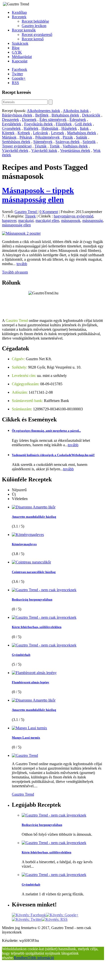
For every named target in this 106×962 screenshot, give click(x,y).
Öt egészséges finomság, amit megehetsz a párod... (46, 430)
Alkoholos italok (76, 111)
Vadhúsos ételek (75, 146)
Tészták (41, 146)
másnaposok (70, 220)
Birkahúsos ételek (65, 115)
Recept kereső (33, 39)
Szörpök (89, 142)
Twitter (17, 74)
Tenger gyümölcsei (17, 146)
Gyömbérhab (21, 655)
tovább (22, 264)
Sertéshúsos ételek (16, 142)
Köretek (8, 133)
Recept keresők (24, 30)
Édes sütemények (53, 119)
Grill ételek (83, 124)
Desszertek (10, 119)
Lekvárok (40, 133)
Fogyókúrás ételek (38, 124)
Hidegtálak (49, 128)
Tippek (30, 216)
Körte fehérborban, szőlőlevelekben (36, 627)
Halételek (31, 128)
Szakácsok (20, 43)
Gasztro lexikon (34, 26)
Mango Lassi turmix (26, 737)
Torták (55, 146)
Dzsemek (29, 119)
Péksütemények (47, 137)
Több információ (41, 958)
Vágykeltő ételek (15, 150)
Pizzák (68, 137)
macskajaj (26, 220)
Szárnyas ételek (67, 142)
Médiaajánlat (22, 57)
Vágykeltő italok (44, 150)
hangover (9, 220)
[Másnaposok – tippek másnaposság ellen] (21, 233)
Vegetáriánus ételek (75, 150)
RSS (15, 83)
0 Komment (48, 212)
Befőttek (42, 115)
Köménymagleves (24, 544)
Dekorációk (91, 115)
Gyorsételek (11, 128)
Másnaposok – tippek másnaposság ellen (38, 195)
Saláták (81, 137)
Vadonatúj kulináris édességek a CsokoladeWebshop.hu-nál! (53, 455)
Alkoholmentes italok (43, 111)
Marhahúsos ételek (81, 133)
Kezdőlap (19, 12)
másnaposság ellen (16, 225)
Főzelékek (64, 124)
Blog (15, 48)
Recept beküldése (35, 21)
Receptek (19, 17)
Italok (84, 128)
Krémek (24, 133)
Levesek (57, 133)
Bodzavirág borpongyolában (32, 599)
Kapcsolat (19, 61)
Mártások (9, 137)
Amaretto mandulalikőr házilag (34, 516)
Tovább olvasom (15, 272)
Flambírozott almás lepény (30, 682)
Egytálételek (11, 124)
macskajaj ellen (47, 220)
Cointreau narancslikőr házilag (34, 572)
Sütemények (43, 142)
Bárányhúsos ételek (17, 115)
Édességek (78, 119)
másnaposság (92, 220)
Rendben (21, 958)
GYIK (17, 52)
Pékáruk (25, 137)
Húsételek (69, 128)
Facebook (19, 69)
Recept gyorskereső (37, 34)
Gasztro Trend (26, 212)
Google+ (19, 78)
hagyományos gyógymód (73, 216)
